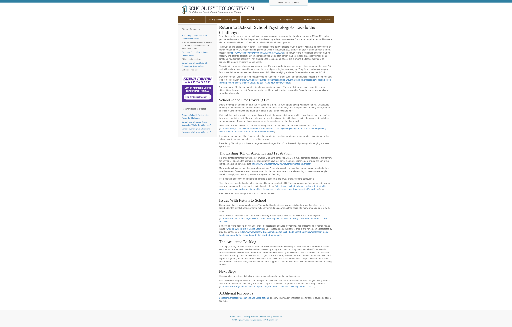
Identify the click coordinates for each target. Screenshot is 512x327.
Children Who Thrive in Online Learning (245, 229)
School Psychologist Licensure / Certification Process (195, 37)
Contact (296, 3)
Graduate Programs (255, 19)
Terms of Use (277, 317)
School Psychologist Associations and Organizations (244, 298)
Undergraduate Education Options (223, 19)
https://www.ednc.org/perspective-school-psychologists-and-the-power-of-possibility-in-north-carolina (267, 286)
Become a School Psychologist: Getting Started (195, 53)
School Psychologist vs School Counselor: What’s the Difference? (196, 123)
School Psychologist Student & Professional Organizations (194, 64)
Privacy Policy (265, 317)
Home (280, 3)
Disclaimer (254, 317)
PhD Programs (286, 19)
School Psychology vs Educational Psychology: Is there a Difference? (196, 130)
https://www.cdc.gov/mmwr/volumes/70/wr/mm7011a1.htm (257, 53)
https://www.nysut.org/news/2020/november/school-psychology (281, 164)
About (287, 3)
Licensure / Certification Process (317, 19)
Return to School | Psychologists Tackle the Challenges (195, 116)
